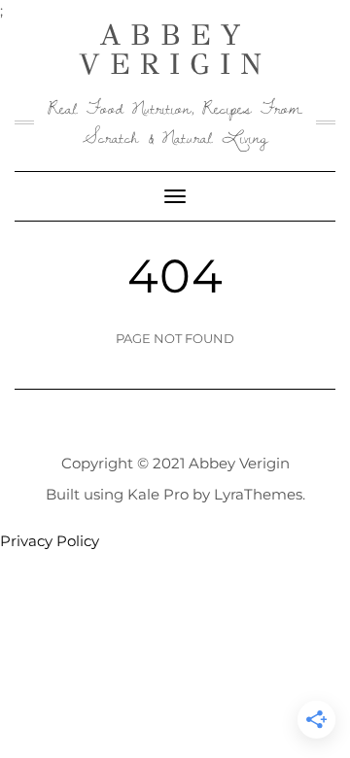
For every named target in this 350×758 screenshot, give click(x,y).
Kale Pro (158, 494)
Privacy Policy (49, 541)
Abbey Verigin (175, 49)
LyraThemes (258, 494)
